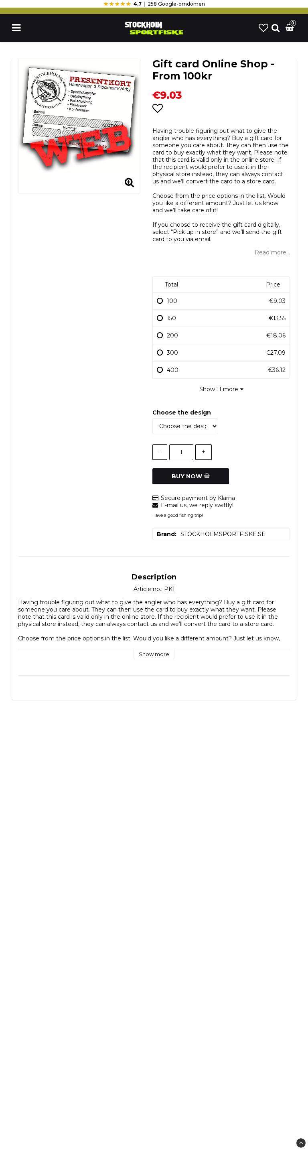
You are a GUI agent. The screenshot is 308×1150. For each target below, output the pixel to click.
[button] (263, 28)
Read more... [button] (272, 252)
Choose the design (181, 412)
